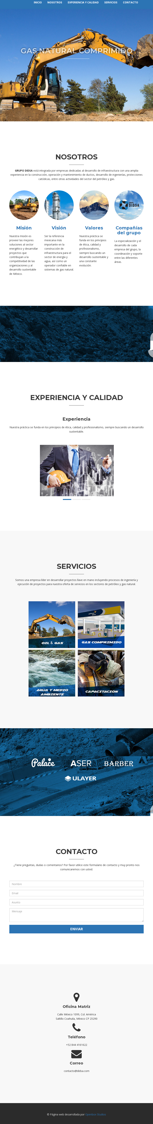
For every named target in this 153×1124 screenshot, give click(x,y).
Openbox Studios (95, 1114)
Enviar (76, 929)
